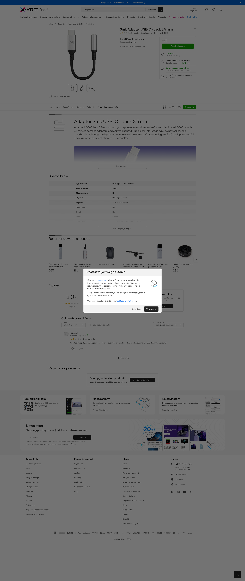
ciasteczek (101, 280)
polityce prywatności (126, 301)
